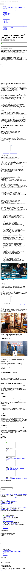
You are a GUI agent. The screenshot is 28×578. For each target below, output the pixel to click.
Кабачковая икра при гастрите (10, 518)
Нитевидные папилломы (6, 503)
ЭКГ (6, 10)
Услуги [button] (4, 9)
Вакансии (5, 8)
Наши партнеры (23, 7)
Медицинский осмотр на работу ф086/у (12, 551)
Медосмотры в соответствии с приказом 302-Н (13, 17)
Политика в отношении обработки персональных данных (12, 570)
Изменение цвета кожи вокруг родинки (9, 509)
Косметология (18, 10)
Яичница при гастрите (8, 516)
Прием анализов (11, 10)
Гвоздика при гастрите (8, 521)
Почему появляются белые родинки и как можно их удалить (14, 507)
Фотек (23, 10)
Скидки (5, 21)
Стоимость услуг (7, 13)
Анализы (5, 20)
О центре (5, 7)
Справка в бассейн (7, 550)
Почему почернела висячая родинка (9, 501)
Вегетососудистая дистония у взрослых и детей (16, 478)
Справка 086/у (6, 19)
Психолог (5, 12)
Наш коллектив (15, 7)
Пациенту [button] (5, 22)
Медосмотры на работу (21, 16)
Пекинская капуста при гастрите (10, 523)
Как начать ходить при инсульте (10, 153)
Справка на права (7, 552)
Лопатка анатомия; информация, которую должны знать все (14, 494)
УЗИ (4, 10)
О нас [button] (4, 6)
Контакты (5, 29)
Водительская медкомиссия (9, 16)
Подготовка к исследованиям (9, 23)
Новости (5, 28)
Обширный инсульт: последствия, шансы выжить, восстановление (15, 469)
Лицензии (9, 7)
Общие (4, 15)
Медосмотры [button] (6, 14)
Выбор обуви (9, 449)
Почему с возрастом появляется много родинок (11, 511)
